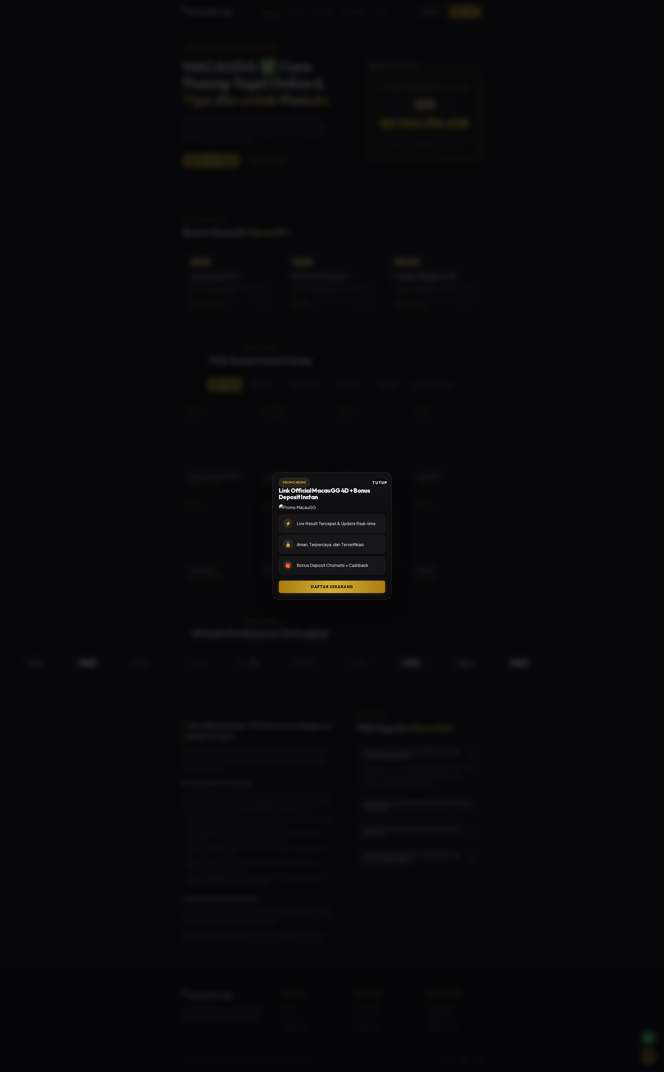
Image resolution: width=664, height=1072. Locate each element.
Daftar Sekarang (332, 586)
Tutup (379, 482)
